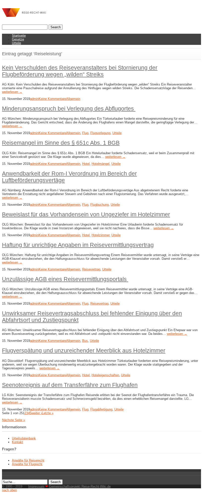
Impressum (36, 486)
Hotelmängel (100, 164)
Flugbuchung (99, 204)
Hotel (86, 164)
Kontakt (17, 442)
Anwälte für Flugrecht (27, 464)
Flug (85, 133)
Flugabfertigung (101, 409)
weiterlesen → (12, 92)
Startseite (19, 35)
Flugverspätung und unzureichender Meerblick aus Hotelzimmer (83, 350)
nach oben (9, 490)
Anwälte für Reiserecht (28, 460)
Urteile (16, 43)
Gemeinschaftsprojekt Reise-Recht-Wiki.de (80, 486)
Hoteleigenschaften (105, 375)
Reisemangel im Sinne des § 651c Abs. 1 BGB (61, 143)
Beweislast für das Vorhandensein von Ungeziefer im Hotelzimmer (86, 214)
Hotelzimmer (100, 235)
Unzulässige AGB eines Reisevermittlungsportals (65, 279)
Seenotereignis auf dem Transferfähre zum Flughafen (70, 385)
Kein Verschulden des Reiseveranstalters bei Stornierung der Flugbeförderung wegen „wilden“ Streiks (79, 71)
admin (34, 99)
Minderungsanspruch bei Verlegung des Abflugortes (68, 108)
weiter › (36, 413)
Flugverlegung (100, 133)
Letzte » (47, 413)
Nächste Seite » (13, 420)
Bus (85, 341)
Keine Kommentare (52, 99)
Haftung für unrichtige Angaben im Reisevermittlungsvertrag (78, 245)
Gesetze (18, 39)
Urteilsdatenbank (24, 438)
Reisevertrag (91, 269)
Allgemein (73, 99)
